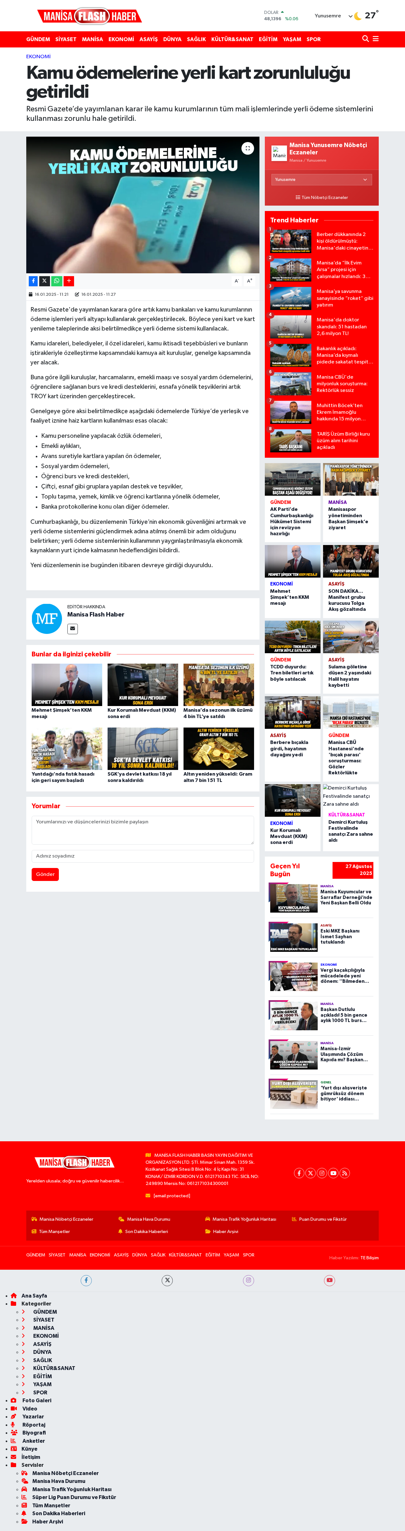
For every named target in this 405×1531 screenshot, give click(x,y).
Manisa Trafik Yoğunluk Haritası (244, 1219)
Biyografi (34, 1432)
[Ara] (366, 39)
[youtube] (329, 1280)
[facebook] (86, 1280)
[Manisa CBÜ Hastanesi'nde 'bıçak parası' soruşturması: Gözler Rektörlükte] (351, 712)
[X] (310, 1173)
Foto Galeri (36, 1400)
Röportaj (33, 1425)
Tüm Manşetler (54, 1231)
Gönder (45, 874)
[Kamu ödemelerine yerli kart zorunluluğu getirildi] (142, 205)
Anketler (33, 1441)
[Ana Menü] (374, 39)
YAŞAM (292, 39)
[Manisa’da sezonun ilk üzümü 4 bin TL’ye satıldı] (219, 684)
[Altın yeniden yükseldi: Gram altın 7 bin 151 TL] (219, 748)
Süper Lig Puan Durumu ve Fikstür (74, 1497)
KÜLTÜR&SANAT (232, 39)
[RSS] (345, 1173)
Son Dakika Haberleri (146, 1231)
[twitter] (167, 1280)
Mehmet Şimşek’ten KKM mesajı (289, 597)
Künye (29, 1449)
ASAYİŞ (149, 39)
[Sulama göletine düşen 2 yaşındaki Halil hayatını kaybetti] (351, 637)
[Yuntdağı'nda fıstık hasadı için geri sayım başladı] (67, 748)
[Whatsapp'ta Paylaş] (56, 281)
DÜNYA (172, 39)
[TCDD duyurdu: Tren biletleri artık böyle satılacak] (293, 637)
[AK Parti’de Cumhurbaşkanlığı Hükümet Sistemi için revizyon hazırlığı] (293, 479)
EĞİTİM (268, 39)
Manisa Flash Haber (95, 614)
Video (29, 1408)
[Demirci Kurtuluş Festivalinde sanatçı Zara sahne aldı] (351, 796)
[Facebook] (299, 1173)
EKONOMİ (121, 39)
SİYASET (66, 39)
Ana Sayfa (34, 1296)
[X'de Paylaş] (44, 281)
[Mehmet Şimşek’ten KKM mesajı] (67, 684)
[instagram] (248, 1280)
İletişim (31, 1457)
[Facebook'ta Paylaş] (33, 281)
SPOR (314, 39)
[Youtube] (333, 1173)
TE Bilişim (369, 1257)
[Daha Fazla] (69, 281)
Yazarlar (33, 1416)
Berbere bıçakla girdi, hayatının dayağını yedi (289, 748)
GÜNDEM (38, 39)
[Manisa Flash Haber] (89, 15)
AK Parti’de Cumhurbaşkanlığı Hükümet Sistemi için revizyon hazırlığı (291, 521)
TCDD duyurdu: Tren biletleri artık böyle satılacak (292, 672)
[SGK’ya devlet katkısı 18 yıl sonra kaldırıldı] (143, 748)
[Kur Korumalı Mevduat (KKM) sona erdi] (143, 684)
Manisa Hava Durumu (148, 1219)
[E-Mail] (72, 629)
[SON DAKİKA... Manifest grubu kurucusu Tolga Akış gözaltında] (351, 561)
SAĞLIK (196, 39)
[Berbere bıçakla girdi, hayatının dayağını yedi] (293, 712)
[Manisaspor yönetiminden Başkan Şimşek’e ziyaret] (351, 479)
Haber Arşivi (225, 1231)
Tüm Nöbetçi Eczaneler (325, 197)
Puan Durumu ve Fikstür (323, 1219)
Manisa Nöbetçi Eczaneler (66, 1219)
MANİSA (92, 39)
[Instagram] (322, 1173)
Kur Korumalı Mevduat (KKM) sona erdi (288, 836)
